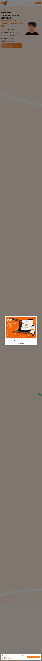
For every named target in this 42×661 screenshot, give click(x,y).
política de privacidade (6, 658)
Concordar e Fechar (34, 657)
